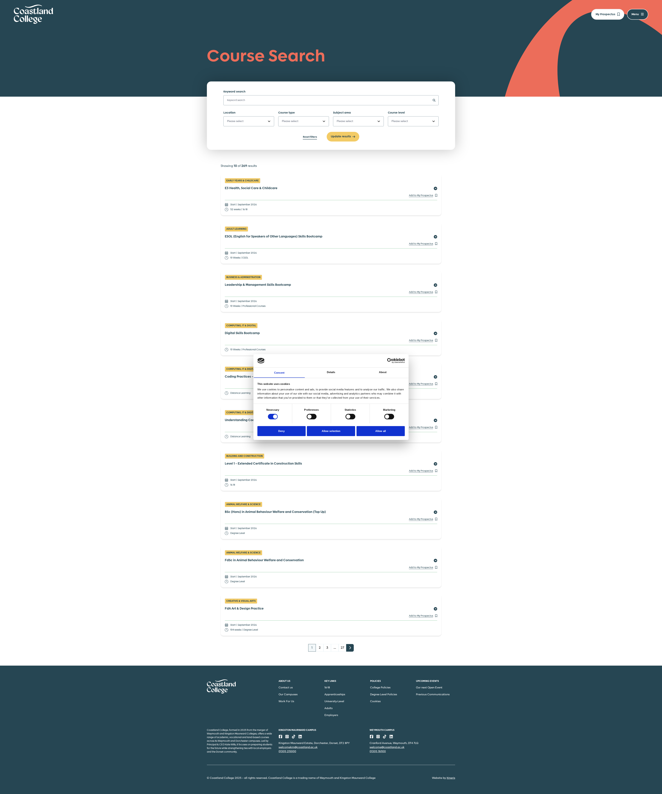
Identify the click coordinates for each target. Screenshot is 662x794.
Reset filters (310, 137)
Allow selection (331, 430)
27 (342, 648)
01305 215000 (287, 751)
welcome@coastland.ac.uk (387, 747)
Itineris (451, 778)
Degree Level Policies (383, 694)
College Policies (380, 687)
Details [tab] (331, 372)
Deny (281, 430)
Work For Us (286, 701)
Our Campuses (288, 694)
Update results (341, 136)
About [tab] (383, 372)
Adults (328, 708)
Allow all (380, 430)
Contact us (286, 687)
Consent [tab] (279, 372)
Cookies (375, 701)
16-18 (327, 687)
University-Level (334, 701)
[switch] (312, 416)
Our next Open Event (429, 687)
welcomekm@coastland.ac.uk (298, 747)
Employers (331, 715)
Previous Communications (433, 694)
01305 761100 (378, 751)
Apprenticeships (334, 694)
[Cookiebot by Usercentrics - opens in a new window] (390, 360)
